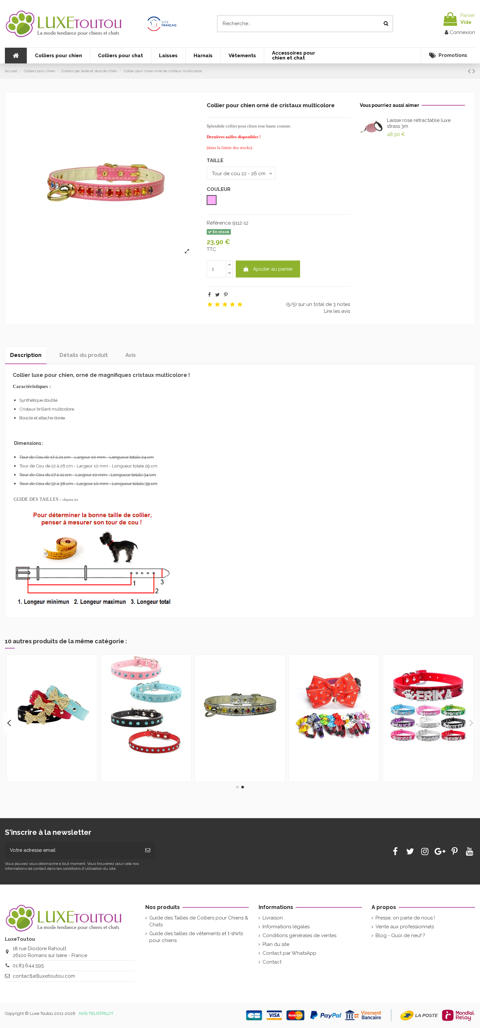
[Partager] (209, 295)
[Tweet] (217, 295)
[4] (232, 304)
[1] (210, 304)
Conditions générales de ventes (299, 935)
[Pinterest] (226, 295)
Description (25, 355)
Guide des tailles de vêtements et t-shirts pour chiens (196, 937)
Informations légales (286, 927)
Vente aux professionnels (405, 927)
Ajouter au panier (273, 269)
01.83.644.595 (28, 966)
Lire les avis (337, 311)
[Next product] (473, 71)
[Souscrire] (147, 850)
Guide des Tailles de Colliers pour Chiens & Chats (198, 921)
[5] (240, 304)
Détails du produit (83, 355)
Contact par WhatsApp (289, 953)
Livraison (273, 918)
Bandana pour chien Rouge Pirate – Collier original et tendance (48, 763)
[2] (217, 304)
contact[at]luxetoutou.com (44, 976)
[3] (225, 304)
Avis (130, 355)
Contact (272, 962)
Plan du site (276, 944)
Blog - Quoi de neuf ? (400, 935)
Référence (219, 223)
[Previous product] (470, 71)
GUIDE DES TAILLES (36, 499)
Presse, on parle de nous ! (405, 918)
